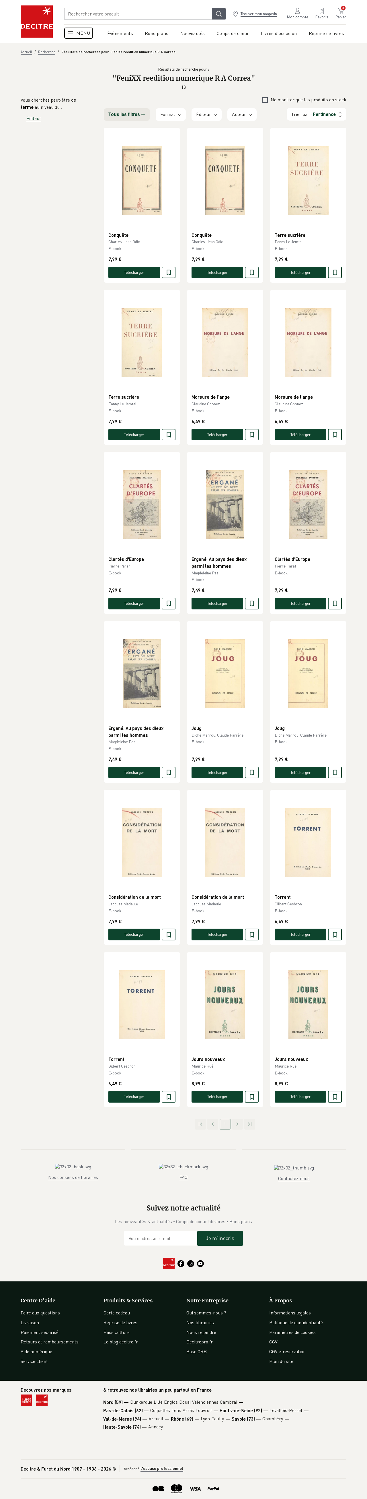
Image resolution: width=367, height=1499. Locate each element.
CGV (273, 1342)
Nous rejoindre (201, 1332)
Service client (34, 1361)
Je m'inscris (220, 1238)
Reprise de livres (120, 1322)
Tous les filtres (124, 114)
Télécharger (134, 272)
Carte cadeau (117, 1313)
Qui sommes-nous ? (206, 1313)
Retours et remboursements (50, 1342)
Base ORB (196, 1351)
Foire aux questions (40, 1313)
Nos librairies (200, 1322)
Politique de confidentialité (296, 1322)
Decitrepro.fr (199, 1342)
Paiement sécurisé (39, 1332)
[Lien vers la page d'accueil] (37, 21)
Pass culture (117, 1332)
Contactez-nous (294, 1178)
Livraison (30, 1322)
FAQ (183, 1177)
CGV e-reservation (287, 1351)
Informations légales (290, 1313)
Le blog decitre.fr (121, 1342)
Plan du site (281, 1361)
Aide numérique (36, 1351)
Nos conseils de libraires (73, 1177)
